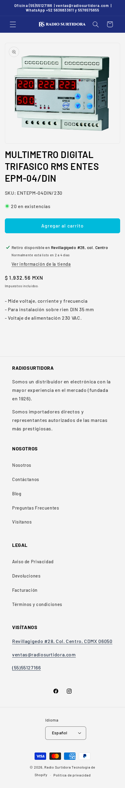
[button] (13, 24)
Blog (17, 493)
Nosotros (21, 465)
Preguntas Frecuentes (35, 507)
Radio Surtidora (57, 767)
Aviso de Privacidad (33, 561)
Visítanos (22, 521)
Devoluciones (26, 575)
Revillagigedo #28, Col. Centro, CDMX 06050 (62, 641)
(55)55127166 (26, 667)
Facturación (25, 590)
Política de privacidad (71, 775)
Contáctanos (25, 479)
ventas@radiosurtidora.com (44, 654)
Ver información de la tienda (41, 264)
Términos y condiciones (37, 604)
